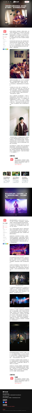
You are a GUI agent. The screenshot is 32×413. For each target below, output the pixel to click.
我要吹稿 (26, 1)
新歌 (6, 37)
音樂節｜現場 (11, 192)
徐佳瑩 (4, 42)
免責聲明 (4, 409)
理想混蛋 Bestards (5, 232)
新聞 (8, 1)
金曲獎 (4, 44)
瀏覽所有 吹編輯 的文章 (18, 164)
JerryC (3, 47)
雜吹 (10, 1)
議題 (6, 1)
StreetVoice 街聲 (5, 406)
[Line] (6, 49)
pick (6, 229)
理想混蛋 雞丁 (4, 237)
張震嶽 (4, 235)
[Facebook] (3, 49)
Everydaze (4, 39)
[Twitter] (4, 49)
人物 (3, 1)
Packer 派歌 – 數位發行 (11, 406)
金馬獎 (4, 229)
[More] (7, 49)
